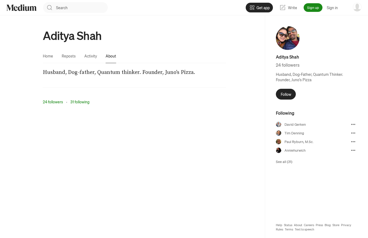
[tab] (48, 56)
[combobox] (82, 7)
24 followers (53, 101)
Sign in (332, 7)
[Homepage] (21, 7)
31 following (79, 101)
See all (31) (284, 161)
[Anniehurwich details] (353, 150)
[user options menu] (357, 7)
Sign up (313, 7)
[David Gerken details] (353, 124)
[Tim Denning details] (353, 133)
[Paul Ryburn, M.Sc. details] (353, 141)
